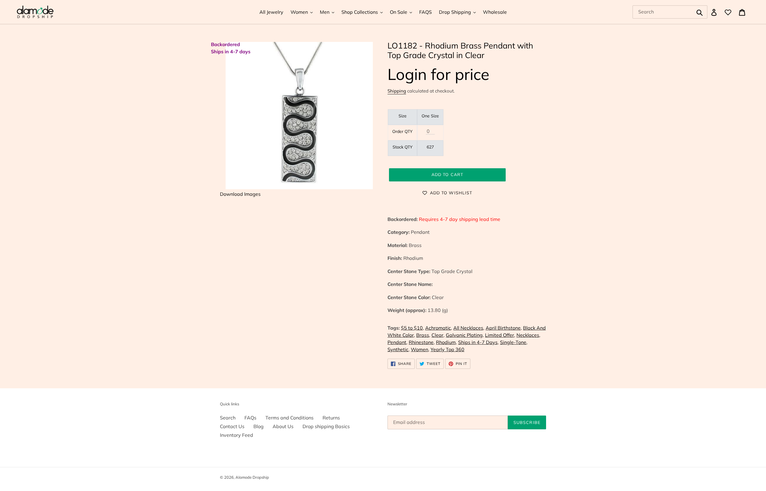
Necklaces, (528, 335)
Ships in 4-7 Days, (478, 342)
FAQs (250, 418)
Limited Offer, (500, 335)
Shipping (396, 91)
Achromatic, (438, 328)
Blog (258, 426)
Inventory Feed (236, 435)
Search (227, 418)
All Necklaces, (468, 328)
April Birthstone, (504, 328)
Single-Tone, (514, 342)
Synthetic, (398, 349)
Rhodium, (446, 342)
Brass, (423, 335)
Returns (331, 418)
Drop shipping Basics (326, 426)
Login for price (438, 74)
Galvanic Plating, (465, 335)
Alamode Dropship (252, 477)
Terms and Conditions (289, 418)
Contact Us (232, 426)
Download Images (240, 194)
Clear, (438, 335)
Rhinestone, (422, 342)
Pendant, (397, 342)
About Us (283, 426)
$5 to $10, (412, 328)
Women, (420, 349)
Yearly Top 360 (447, 349)
